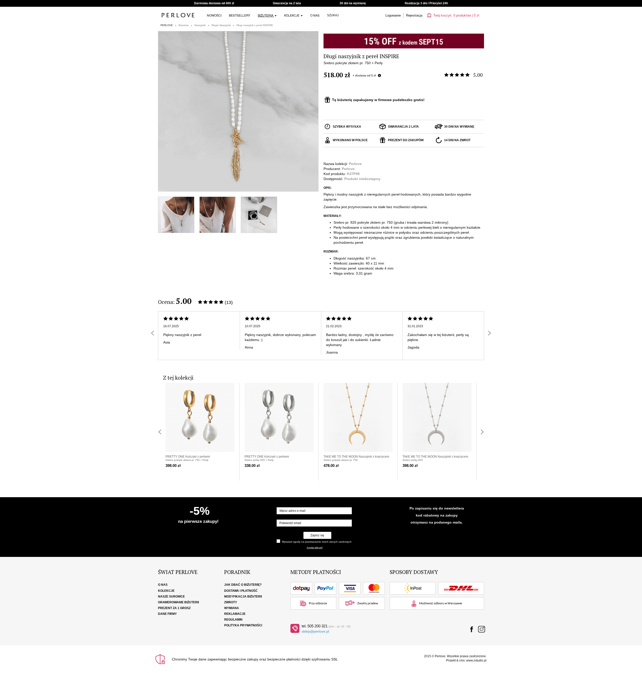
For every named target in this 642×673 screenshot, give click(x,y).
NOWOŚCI (214, 15)
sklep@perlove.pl (315, 631)
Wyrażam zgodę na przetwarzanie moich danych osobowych (317, 541)
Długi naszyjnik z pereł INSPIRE (254, 25)
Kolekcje (292, 15)
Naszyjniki (200, 25)
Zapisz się (317, 535)
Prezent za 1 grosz (174, 608)
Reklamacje (235, 614)
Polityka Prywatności (243, 625)
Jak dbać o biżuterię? (243, 584)
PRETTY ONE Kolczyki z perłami (188, 456)
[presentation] (152, 333)
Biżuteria (266, 15)
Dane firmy (167, 614)
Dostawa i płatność (241, 591)
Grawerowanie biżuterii (178, 602)
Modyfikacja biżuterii (243, 596)
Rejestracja (414, 15)
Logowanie (393, 15)
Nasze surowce (171, 596)
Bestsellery (239, 15)
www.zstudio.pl (476, 660)
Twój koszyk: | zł (455, 15)
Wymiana (231, 608)
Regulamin (233, 619)
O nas (314, 15)
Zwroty (230, 602)
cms (462, 660)
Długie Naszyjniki (221, 25)
